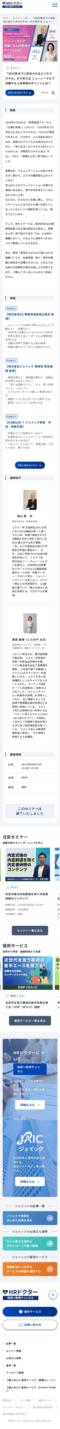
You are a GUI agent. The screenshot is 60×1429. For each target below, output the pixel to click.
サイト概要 (25, 1400)
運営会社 (7, 1400)
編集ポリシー (45, 1400)
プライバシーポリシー (14, 1407)
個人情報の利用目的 (42, 1407)
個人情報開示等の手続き (15, 1414)
